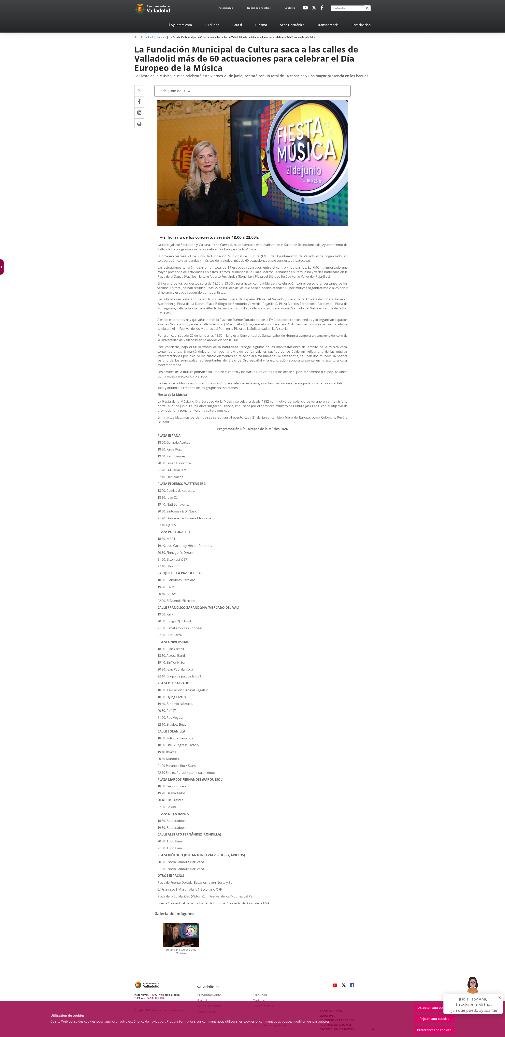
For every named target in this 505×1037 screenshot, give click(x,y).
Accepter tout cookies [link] (434, 1007)
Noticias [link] (161, 37)
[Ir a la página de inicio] (140, 9)
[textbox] (347, 8)
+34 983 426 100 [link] (154, 998)
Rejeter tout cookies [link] (434, 1018)
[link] (226, 8)
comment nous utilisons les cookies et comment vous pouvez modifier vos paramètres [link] (266, 1021)
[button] (367, 8)
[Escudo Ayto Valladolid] (138, 985)
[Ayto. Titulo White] (158, 9)
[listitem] (179, 26)
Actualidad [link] (147, 37)
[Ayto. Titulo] (151, 985)
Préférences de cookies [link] (434, 1030)
